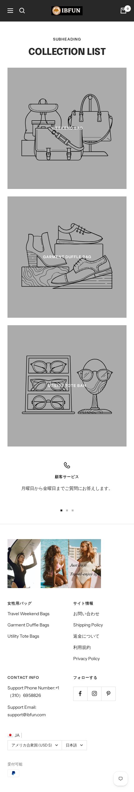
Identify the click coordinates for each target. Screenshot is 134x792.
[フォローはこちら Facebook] (80, 694)
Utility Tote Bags (23, 636)
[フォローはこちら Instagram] (94, 694)
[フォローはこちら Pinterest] (108, 694)
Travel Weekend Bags (28, 613)
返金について (86, 636)
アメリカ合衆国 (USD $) (32, 745)
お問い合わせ (86, 613)
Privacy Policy (86, 658)
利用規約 (82, 647)
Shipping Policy (88, 625)
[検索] (22, 10)
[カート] (123, 10)
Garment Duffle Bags (28, 625)
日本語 (71, 745)
